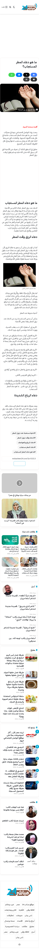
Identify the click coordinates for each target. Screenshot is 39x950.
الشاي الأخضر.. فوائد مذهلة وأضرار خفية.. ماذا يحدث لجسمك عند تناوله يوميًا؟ (13, 712)
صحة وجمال (9, 920)
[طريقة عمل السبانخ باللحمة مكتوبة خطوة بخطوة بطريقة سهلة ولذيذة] (31, 684)
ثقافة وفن (30, 909)
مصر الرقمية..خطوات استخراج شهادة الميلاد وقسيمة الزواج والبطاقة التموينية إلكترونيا (11, 572)
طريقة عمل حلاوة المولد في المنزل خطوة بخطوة (14, 674)
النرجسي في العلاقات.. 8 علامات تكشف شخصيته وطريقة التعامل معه (14, 773)
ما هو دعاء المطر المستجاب (24, 452)
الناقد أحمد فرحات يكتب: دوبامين (13, 863)
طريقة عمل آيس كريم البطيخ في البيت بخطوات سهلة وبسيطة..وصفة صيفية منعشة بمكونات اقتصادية (14, 660)
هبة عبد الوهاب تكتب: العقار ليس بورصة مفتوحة (13, 808)
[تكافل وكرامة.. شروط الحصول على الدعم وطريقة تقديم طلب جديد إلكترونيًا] (28, 540)
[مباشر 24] (29, 7)
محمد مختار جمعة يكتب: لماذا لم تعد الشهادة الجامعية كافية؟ (14, 837)
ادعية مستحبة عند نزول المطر (23, 433)
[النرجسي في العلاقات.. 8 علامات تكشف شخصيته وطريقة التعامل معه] (31, 774)
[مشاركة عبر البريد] (34, 79)
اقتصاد (20, 920)
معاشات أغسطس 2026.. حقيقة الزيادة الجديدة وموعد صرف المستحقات (29, 571)
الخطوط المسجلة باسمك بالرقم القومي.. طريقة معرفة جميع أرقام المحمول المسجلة (13, 787)
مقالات (24, 926)
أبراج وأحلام (30, 920)
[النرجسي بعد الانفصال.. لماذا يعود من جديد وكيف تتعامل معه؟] (31, 750)
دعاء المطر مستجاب (26, 447)
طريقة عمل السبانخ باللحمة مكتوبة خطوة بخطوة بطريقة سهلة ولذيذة (15, 685)
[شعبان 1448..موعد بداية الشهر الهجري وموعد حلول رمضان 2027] (31, 762)
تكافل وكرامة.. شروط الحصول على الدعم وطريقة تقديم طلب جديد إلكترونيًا (28, 549)
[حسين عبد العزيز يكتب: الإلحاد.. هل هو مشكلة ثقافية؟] (31, 852)
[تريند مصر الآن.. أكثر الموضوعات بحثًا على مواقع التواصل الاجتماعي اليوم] (31, 735)
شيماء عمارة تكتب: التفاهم (13, 820)
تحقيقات (10, 915)
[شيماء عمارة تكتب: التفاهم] (31, 825)
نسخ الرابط (19, 463)
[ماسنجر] (19, 75)
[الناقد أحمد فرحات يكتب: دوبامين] (31, 866)
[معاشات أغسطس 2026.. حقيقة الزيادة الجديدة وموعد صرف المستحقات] (28, 562)
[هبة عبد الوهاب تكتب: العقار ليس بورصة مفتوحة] (31, 812)
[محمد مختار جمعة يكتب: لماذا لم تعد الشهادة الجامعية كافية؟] (31, 839)
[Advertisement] (19, 36)
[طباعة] (26, 79)
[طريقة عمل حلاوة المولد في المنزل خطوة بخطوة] (31, 675)
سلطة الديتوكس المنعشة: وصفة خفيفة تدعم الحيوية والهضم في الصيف (13, 699)
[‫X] (26, 75)
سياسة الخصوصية (12, 926)
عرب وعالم (9, 904)
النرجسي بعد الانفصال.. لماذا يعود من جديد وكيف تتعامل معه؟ (13, 750)
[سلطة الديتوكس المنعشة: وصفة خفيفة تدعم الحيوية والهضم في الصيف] (31, 699)
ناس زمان (28, 915)
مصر (18, 904)
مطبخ (31, 926)
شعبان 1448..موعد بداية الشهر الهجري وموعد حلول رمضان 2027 (13, 761)
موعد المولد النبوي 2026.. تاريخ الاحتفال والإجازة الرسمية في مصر (10, 549)
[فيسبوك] (34, 75)
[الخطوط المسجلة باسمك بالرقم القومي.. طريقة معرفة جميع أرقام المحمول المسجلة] (31, 785)
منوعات (19, 915)
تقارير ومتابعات (10, 909)
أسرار (33, 931)
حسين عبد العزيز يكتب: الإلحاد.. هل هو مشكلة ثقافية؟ (14, 850)
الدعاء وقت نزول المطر (25, 438)
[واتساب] (11, 75)
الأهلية (21, 909)
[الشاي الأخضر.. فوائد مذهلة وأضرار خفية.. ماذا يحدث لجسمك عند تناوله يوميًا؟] (31, 709)
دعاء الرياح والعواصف (26, 442)
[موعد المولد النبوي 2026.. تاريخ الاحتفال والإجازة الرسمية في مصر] (10, 540)
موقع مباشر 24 (28, 904)
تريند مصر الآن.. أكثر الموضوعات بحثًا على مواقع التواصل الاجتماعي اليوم (14, 736)
